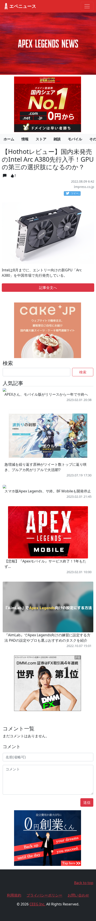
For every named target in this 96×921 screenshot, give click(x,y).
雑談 (57, 139)
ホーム (9, 139)
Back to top (83, 882)
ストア (41, 139)
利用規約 (14, 895)
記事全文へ (48, 287)
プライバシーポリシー (44, 895)
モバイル (75, 139)
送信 (86, 802)
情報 (25, 139)
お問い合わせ (78, 895)
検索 (82, 372)
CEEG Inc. (37, 904)
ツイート (76, 193)
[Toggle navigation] (87, 6)
